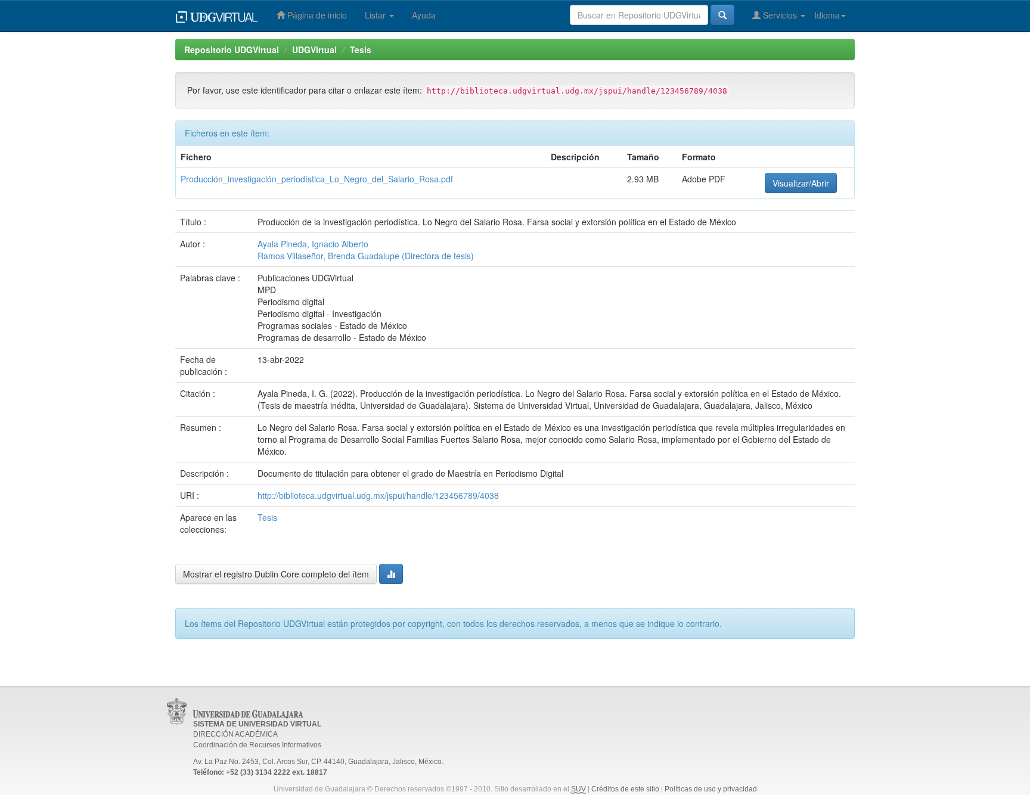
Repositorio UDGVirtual (231, 49)
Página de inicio (316, 15)
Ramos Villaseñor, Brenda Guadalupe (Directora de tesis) (366, 256)
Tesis (360, 49)
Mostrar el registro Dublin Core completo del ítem (276, 574)
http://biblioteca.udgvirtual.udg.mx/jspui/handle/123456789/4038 (378, 495)
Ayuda (424, 15)
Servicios (780, 15)
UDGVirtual (314, 49)
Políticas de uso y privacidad (711, 789)
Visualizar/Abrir (800, 183)
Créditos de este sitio (625, 789)
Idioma (827, 15)
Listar (376, 15)
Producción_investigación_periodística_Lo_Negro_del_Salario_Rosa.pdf (317, 179)
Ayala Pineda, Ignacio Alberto (313, 244)
